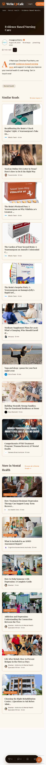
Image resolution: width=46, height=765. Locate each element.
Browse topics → (36, 98)
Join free (40, 4)
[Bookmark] (28, 759)
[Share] (35, 759)
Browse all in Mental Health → (32, 467)
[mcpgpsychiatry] (4, 42)
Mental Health (13, 10)
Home (4, 10)
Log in (30, 4)
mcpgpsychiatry (15, 40)
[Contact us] (39, 760)
